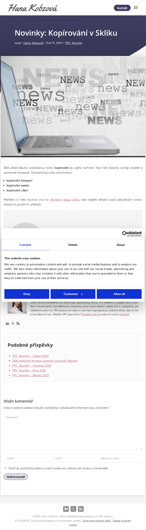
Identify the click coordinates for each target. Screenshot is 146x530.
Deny (26, 294)
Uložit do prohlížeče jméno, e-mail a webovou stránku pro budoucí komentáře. (58, 468)
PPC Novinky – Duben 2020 (30, 356)
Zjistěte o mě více (91, 314)
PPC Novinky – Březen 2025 (30, 375)
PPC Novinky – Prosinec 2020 (31, 365)
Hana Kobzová (33, 43)
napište (124, 314)
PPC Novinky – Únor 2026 (29, 370)
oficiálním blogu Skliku (65, 199)
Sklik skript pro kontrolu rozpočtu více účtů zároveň (45, 361)
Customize (71, 294)
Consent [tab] (25, 244)
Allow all (119, 294)
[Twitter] (12, 324)
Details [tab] (73, 244)
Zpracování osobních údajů (97, 520)
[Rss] (18, 324)
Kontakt (122, 8)
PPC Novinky (73, 43)
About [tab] (121, 244)
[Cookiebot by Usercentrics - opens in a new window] (125, 234)
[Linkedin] (7, 324)
